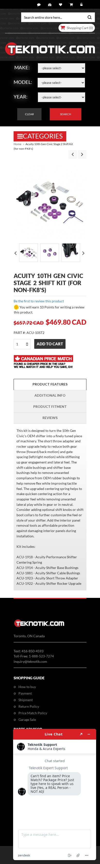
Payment (25, 693)
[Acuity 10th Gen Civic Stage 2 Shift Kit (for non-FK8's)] (28, 252)
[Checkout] (71, 5)
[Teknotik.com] (50, 49)
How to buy (27, 687)
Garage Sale (27, 719)
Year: (20, 96)
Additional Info (50, 395)
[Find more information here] (54, 794)
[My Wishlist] (61, 5)
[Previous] (72, 154)
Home (17, 144)
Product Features (50, 384)
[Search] (88, 16)
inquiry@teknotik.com (30, 661)
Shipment (25, 700)
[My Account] (50, 5)
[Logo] (39, 626)
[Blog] (39, 5)
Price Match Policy (32, 713)
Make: (22, 67)
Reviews (50, 418)
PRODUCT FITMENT (50, 406)
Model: (23, 82)
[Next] (82, 154)
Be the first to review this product (39, 301)
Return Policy (28, 706)
